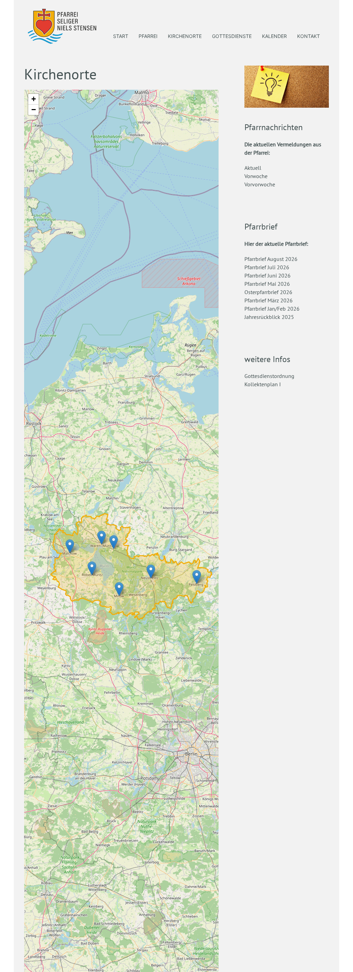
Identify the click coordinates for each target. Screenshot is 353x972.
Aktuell (252, 167)
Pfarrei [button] (148, 36)
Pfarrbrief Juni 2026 (267, 275)
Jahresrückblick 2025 (269, 316)
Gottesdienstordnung (269, 375)
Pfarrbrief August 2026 (270, 258)
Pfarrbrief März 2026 (268, 300)
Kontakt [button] (308, 36)
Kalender (274, 36)
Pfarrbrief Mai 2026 (267, 283)
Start (120, 36)
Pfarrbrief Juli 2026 (266, 267)
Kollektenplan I (262, 384)
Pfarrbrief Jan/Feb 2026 (272, 308)
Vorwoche (256, 176)
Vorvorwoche (259, 184)
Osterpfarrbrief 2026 (268, 292)
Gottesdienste (232, 36)
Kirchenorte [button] (185, 36)
